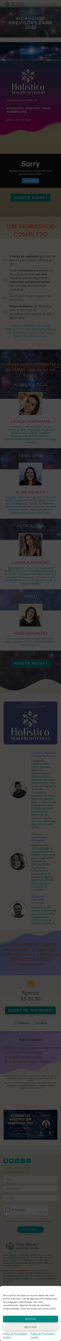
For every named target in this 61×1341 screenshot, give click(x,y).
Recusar (30, 1327)
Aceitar (30, 1319)
